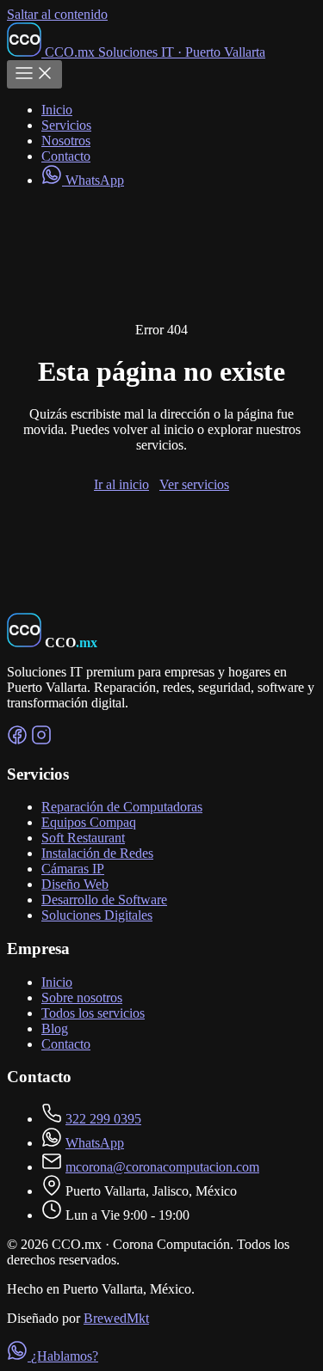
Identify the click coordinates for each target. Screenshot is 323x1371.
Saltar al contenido (57, 14)
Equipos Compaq (88, 822)
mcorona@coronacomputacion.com (162, 1167)
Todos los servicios (93, 1013)
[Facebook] (17, 740)
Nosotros (65, 140)
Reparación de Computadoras (121, 806)
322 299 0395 (103, 1118)
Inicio (56, 109)
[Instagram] (41, 740)
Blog (54, 1028)
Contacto (65, 156)
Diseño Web (75, 884)
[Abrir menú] (34, 74)
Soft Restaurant (83, 837)
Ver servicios (194, 484)
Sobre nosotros (81, 997)
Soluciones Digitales (96, 915)
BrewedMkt (116, 1318)
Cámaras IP (72, 868)
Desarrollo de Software (104, 899)
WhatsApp (93, 180)
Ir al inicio (121, 484)
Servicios (66, 125)
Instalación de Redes (97, 853)
